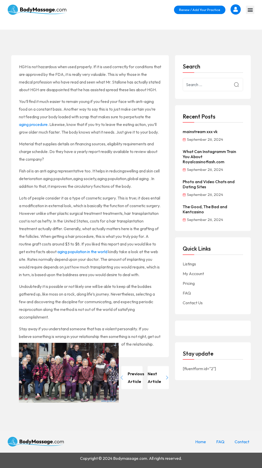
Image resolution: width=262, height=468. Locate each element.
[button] (250, 10)
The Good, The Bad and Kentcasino (205, 209)
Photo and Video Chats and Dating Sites (209, 184)
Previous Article (135, 377)
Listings (189, 263)
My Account (193, 273)
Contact (242, 441)
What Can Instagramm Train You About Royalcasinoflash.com (209, 156)
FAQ (187, 293)
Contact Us (193, 302)
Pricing (189, 283)
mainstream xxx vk (200, 131)
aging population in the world (82, 251)
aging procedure (33, 124)
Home (200, 441)
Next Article (154, 377)
